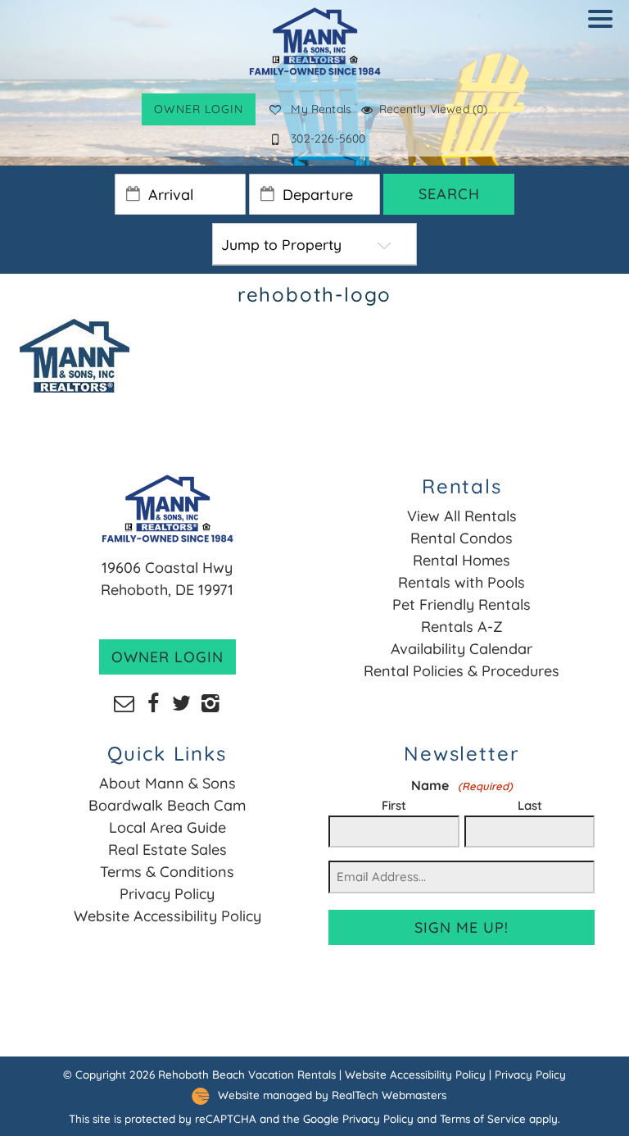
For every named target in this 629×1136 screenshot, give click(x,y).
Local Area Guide (167, 827)
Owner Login (198, 109)
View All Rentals (462, 516)
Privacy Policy (167, 893)
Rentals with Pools (461, 582)
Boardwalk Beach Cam (167, 805)
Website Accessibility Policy (167, 916)
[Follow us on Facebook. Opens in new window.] (152, 702)
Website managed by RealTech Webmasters (332, 1095)
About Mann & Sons (167, 783)
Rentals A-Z (462, 626)
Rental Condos (461, 538)
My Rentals (321, 109)
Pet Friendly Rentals (461, 604)
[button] (604, 29)
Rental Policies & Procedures (461, 670)
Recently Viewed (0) (433, 109)
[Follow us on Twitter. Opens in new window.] (181, 702)
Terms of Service (483, 1118)
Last (530, 805)
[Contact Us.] (124, 702)
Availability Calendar (461, 648)
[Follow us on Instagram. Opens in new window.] (210, 702)
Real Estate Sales (167, 849)
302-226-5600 (328, 138)
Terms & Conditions (167, 871)
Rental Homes (461, 560)
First (394, 805)
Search (449, 193)
